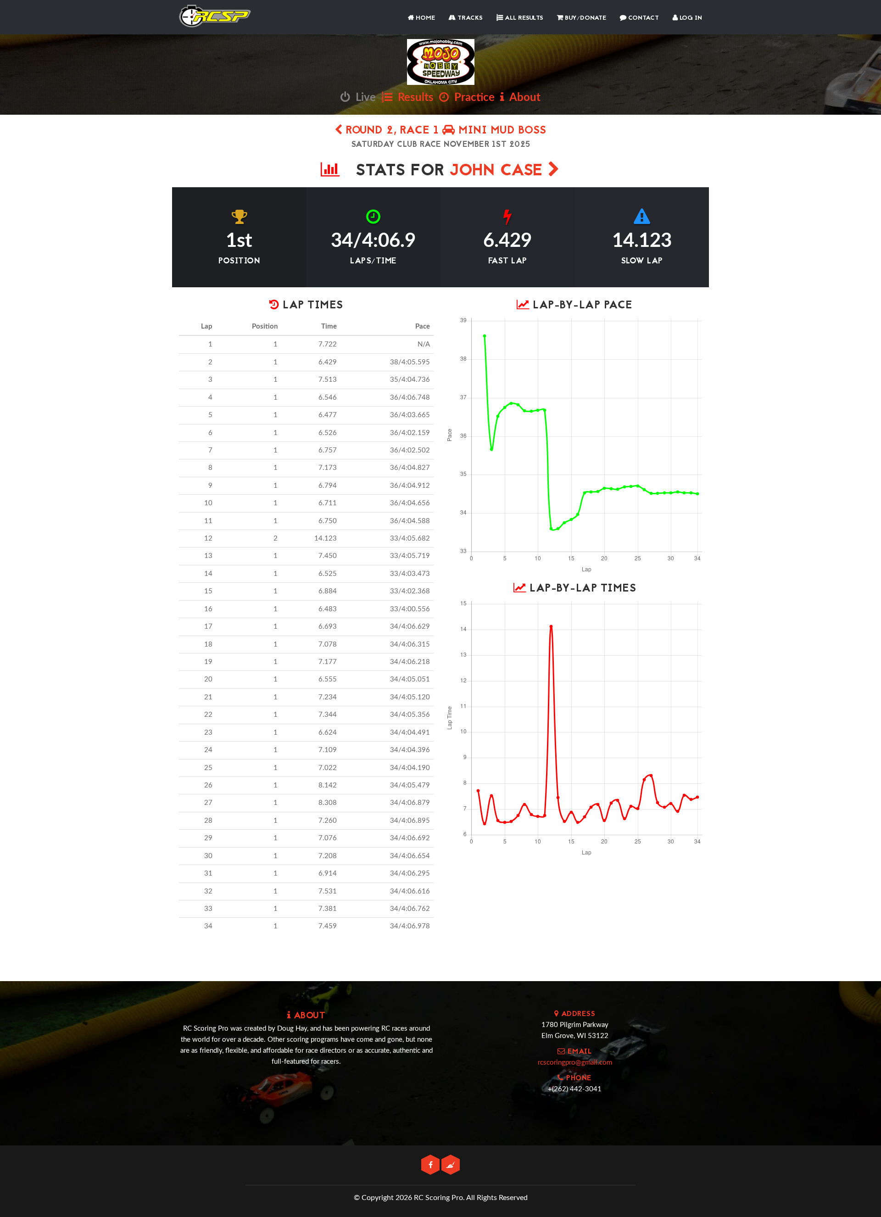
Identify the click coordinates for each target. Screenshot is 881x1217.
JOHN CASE (499, 171)
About (522, 97)
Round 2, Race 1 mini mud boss (444, 131)
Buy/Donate (584, 18)
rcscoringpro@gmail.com (575, 1062)
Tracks (469, 18)
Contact (642, 18)
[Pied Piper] (450, 1165)
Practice (472, 97)
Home (424, 18)
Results (413, 97)
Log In (690, 18)
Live (363, 97)
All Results (523, 18)
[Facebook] (431, 1165)
